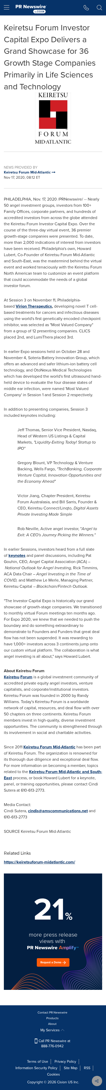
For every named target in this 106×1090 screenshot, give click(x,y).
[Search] (99, 7)
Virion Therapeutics (34, 306)
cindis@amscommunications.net (58, 811)
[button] (53, 118)
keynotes (16, 555)
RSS (87, 1068)
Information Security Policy (36, 1068)
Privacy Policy (65, 1061)
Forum (26, 677)
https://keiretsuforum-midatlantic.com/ (39, 862)
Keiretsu (11, 677)
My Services (50, 1030)
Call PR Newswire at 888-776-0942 (54, 1043)
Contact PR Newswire (52, 1012)
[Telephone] (86, 7)
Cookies (53, 1074)
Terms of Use (37, 1061)
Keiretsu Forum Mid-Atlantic (49, 747)
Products (52, 1018)
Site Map (70, 1068)
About (52, 1024)
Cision (62, 1082)
